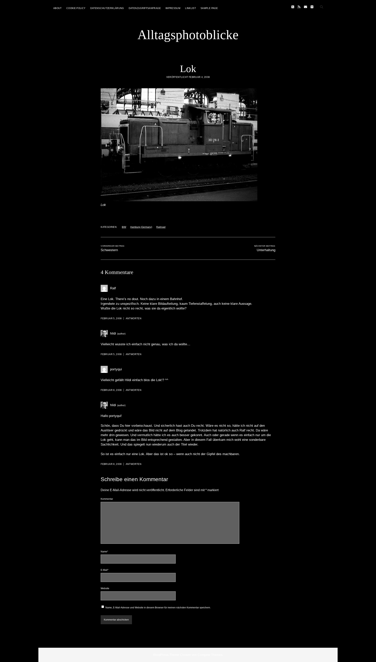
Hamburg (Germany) (141, 227)
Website (105, 588)
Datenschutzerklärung (107, 8)
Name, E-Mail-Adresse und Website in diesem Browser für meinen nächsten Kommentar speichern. (158, 607)
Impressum (172, 8)
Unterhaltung (266, 250)
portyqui (116, 369)
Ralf (113, 288)
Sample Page (209, 8)
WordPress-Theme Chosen (172, 655)
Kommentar (107, 499)
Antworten (133, 318)
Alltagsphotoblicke (188, 34)
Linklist (190, 8)
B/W (124, 227)
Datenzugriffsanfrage (145, 8)
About (57, 8)
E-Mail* (104, 570)
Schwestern (109, 250)
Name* (104, 551)
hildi (113, 333)
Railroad (160, 227)
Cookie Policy (76, 8)
